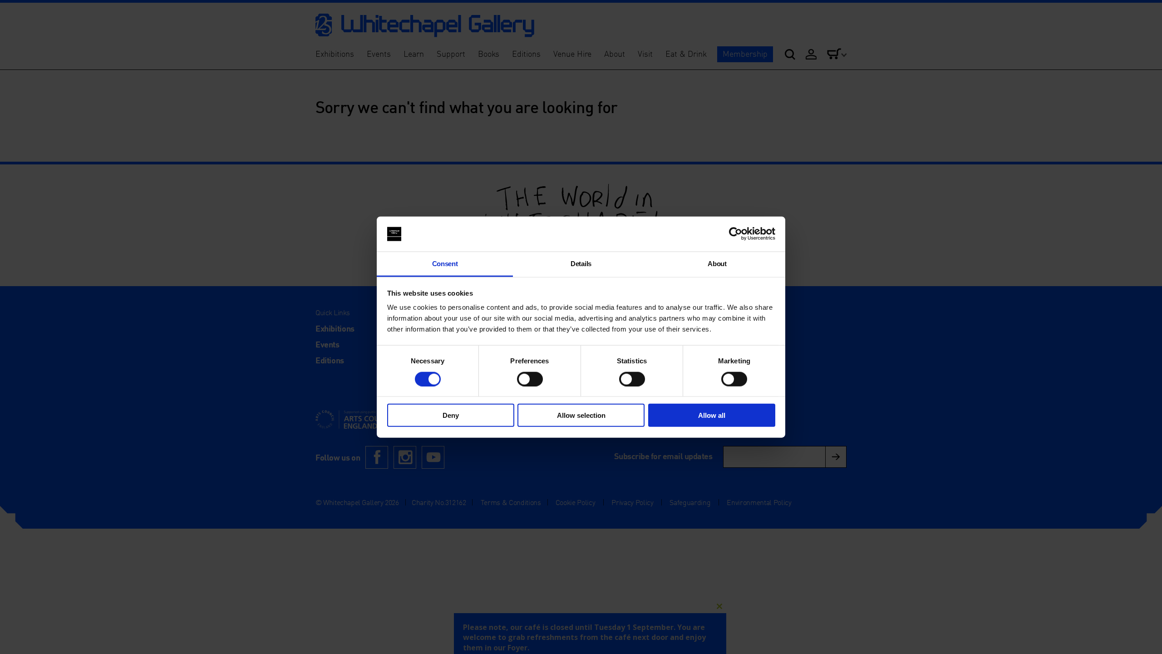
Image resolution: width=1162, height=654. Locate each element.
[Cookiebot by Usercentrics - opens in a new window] (735, 234)
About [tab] (717, 264)
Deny (451, 415)
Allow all (711, 415)
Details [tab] (581, 264)
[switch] (530, 379)
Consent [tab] (445, 264)
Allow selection (581, 415)
